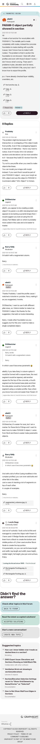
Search (22, 4)
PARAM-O (18, 108)
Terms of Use (26, 734)
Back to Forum (11, 609)
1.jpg (7, 89)
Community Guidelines (19, 736)
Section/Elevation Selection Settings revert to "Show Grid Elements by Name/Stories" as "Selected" (20, 681)
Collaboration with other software (16, 665)
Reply (28, 113)
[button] (4, 113)
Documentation (10, 687)
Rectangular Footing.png (15, 568)
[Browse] (4, 4)
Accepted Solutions (13, 622)
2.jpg (7, 100)
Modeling (8, 655)
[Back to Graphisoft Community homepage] (13, 4)
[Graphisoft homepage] (29, 717)
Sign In (35, 4)
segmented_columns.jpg (15, 502)
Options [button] (36, 13)
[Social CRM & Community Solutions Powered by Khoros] (6, 723)
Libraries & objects (11, 674)
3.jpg (7, 94)
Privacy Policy (13, 734)
